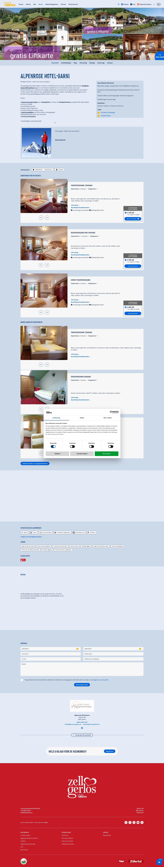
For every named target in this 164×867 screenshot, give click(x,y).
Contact (110, 63)
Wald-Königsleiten (51, 4)
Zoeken (118, 4)
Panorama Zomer (67, 841)
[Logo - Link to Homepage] (9, 4)
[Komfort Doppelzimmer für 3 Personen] (43, 243)
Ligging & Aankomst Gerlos (29, 838)
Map (75, 63)
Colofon (23, 841)
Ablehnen (57, 453)
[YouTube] (137, 822)
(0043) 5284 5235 (82, 722)
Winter (28, 4)
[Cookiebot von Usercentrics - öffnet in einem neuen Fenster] (111, 412)
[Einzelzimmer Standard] (43, 387)
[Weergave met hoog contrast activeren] (154, 4)
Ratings (92, 63)
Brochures (65, 835)
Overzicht (55, 63)
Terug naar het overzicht (83, 735)
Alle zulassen (107, 453)
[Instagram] (125, 822)
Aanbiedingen (66, 63)
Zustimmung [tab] (56, 418)
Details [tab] (82, 418)
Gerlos (40, 4)
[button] (54, 122)
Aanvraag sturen (82, 685)
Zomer (21, 4)
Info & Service (73, 4)
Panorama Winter (67, 838)
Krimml (63, 4)
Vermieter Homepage (108, 112)
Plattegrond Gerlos (68, 844)
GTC (21, 847)
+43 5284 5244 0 (25, 810)
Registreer (109, 751)
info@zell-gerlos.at (26, 812)
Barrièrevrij (24, 850)
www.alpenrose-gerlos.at (91, 724)
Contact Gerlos (25, 835)
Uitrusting (83, 63)
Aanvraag (100, 63)
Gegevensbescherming (27, 844)
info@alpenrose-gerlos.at (73, 724)
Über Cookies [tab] (108, 418)
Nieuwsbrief (107, 835)
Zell (34, 4)
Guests (60, 169)
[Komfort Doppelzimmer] (43, 290)
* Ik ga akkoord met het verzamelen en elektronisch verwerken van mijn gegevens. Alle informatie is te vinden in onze (66, 680)
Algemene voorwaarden (101, 680)
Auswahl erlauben (82, 453)
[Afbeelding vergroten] (41, 34)
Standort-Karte (106, 116)
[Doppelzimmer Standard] (43, 343)
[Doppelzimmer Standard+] (43, 196)
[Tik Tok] (133, 822)
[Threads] (142, 822)
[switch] (72, 446)
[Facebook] (129, 822)
